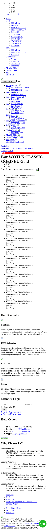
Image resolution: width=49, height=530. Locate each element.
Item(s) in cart (7, 151)
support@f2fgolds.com (21, 429)
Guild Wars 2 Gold (13, 508)
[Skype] (5, 438)
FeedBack (10, 495)
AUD (13, 3)
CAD (13, 5)
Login (3, 146)
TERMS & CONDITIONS (34, 523)
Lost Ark (14, 25)
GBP (13, 12)
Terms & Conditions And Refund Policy (22, 502)
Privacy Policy (12, 504)
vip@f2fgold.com (19, 433)
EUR (13, 7)
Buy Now (10, 182)
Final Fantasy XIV (18, 30)
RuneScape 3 (16, 39)
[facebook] (2, 438)
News (13, 59)
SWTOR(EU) (16, 43)
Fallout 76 (15, 32)
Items (8, 48)
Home (8, 18)
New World (15, 34)
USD (13, 10)
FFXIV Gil (10, 510)
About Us (15, 61)
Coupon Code (11, 70)
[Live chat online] (42, 524)
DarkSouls (15, 45)
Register (4, 148)
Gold (8, 21)
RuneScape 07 (17, 36)
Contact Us (15, 63)
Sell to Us (10, 75)
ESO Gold (10, 513)
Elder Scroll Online (18, 27)
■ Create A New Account (11, 414)
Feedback (15, 66)
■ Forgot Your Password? (11, 412)
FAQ (8, 72)
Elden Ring (15, 23)
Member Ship (11, 68)
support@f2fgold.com (21, 431)
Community (10, 57)
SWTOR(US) (16, 41)
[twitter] (7, 438)
